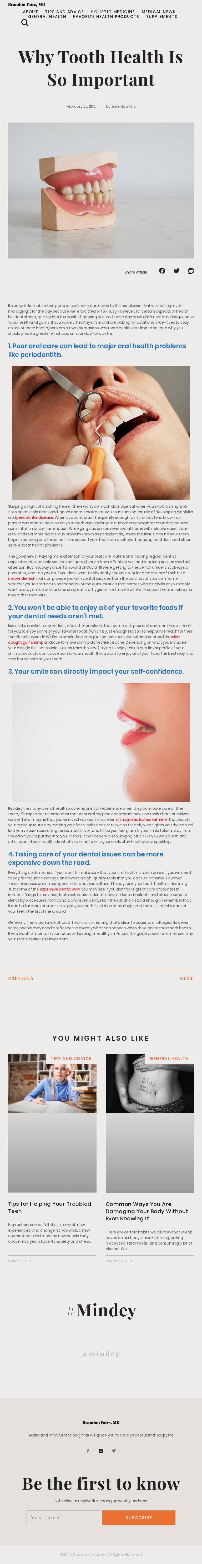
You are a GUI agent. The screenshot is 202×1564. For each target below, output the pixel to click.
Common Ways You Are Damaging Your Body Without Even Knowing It (147, 1211)
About (30, 12)
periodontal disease (34, 517)
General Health (47, 16)
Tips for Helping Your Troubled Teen (50, 1207)
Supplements (161, 16)
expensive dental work (60, 889)
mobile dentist (21, 578)
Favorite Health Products (106, 16)
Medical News (159, 12)
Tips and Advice (64, 12)
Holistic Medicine (113, 12)
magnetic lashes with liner (144, 819)
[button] (25, 22)
